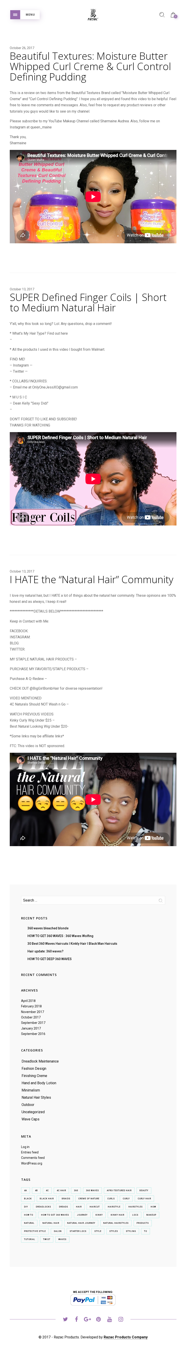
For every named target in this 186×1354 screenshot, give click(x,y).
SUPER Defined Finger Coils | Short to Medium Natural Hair (88, 302)
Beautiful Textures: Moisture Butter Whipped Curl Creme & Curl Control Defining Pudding (90, 66)
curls (111, 1199)
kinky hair (117, 1215)
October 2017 (31, 1017)
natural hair (50, 1223)
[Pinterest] (98, 1320)
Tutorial (29, 1239)
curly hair (144, 1199)
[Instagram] (121, 1320)
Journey (82, 1215)
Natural (29, 1223)
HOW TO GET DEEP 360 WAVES (49, 959)
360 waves (92, 1190)
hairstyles (135, 1207)
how (153, 1207)
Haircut (95, 1207)
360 (76, 1190)
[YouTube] (110, 1320)
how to (28, 1215)
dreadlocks (43, 1207)
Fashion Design (34, 1068)
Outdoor (28, 1105)
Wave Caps (30, 1119)
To (145, 1231)
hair (79, 1207)
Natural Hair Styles (36, 1097)
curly (126, 1199)
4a (25, 1190)
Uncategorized (33, 1112)
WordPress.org (31, 1163)
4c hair (61, 1190)
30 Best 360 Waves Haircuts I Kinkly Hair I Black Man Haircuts (72, 943)
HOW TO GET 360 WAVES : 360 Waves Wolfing (60, 936)
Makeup (151, 1215)
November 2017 (32, 1012)
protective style (35, 1231)
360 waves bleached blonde (48, 928)
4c (47, 1190)
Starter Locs (78, 1231)
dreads (63, 1207)
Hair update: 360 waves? (45, 951)
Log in (25, 1147)
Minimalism (31, 1090)
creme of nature (88, 1199)
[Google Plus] (87, 1320)
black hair (47, 1199)
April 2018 (28, 1001)
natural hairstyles (116, 1223)
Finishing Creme (34, 1076)
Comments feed (33, 1158)
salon (58, 1231)
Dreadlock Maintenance (40, 1061)
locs (135, 1215)
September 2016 (33, 1034)
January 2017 (31, 1028)
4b (36, 1190)
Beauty (144, 1190)
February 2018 (31, 1006)
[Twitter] (65, 1320)
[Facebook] (76, 1320)
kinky (99, 1215)
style (97, 1231)
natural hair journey (81, 1223)
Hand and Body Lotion (39, 1083)
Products (143, 1223)
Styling (131, 1231)
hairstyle (114, 1207)
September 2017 (33, 1023)
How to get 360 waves (55, 1215)
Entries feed (30, 1152)
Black (28, 1199)
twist (46, 1239)
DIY (26, 1207)
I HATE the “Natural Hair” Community (91, 579)
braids (66, 1199)
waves (62, 1239)
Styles (113, 1231)
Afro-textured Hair (119, 1190)
